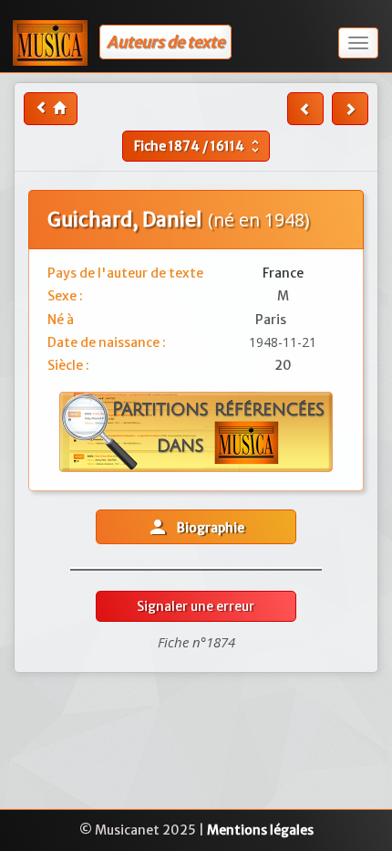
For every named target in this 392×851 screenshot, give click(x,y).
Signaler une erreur (195, 606)
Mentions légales (260, 830)
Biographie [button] (195, 527)
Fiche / (198, 146)
